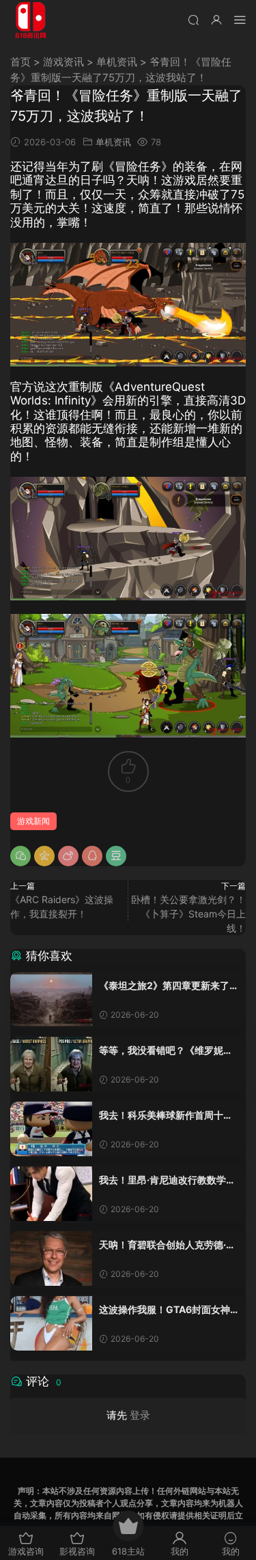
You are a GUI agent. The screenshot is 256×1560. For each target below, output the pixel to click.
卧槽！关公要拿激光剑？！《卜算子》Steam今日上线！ (188, 914)
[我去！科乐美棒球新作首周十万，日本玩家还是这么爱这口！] (51, 1129)
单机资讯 (116, 61)
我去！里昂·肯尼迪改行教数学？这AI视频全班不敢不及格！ (167, 1180)
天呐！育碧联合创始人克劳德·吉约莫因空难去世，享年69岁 (167, 1245)
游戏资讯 (63, 61)
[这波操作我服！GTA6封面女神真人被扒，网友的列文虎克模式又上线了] (51, 1323)
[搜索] (193, 19)
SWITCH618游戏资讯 (30, 20)
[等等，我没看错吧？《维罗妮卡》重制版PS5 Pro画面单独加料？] (51, 1064)
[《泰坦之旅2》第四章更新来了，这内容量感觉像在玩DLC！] (51, 999)
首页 (20, 61)
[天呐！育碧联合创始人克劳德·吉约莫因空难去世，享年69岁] (51, 1258)
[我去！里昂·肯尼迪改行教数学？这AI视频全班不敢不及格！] (51, 1193)
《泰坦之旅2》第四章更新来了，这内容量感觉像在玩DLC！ (169, 986)
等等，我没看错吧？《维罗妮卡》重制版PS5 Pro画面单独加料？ (165, 1050)
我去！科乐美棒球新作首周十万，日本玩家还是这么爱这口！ (166, 1115)
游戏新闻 (33, 821)
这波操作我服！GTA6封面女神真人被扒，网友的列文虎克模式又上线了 (166, 1310)
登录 (140, 1415)
